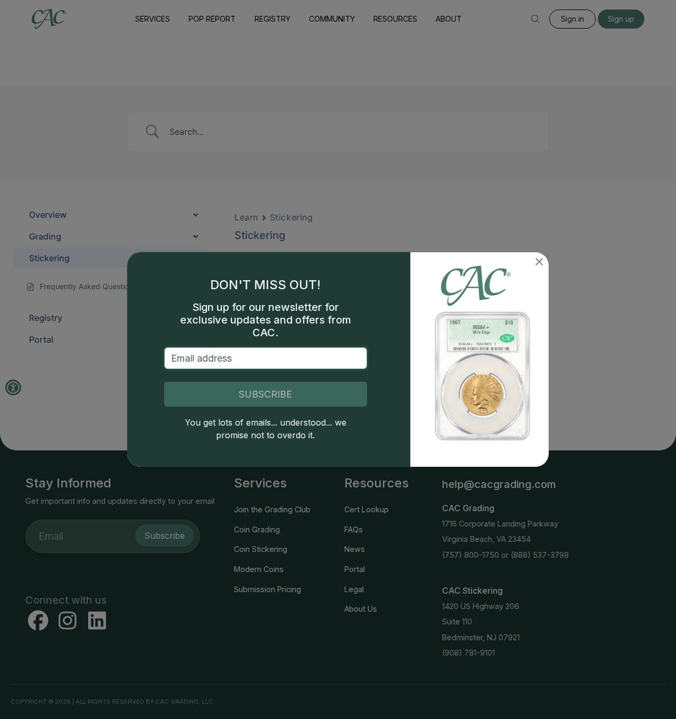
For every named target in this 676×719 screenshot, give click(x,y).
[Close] (539, 261)
